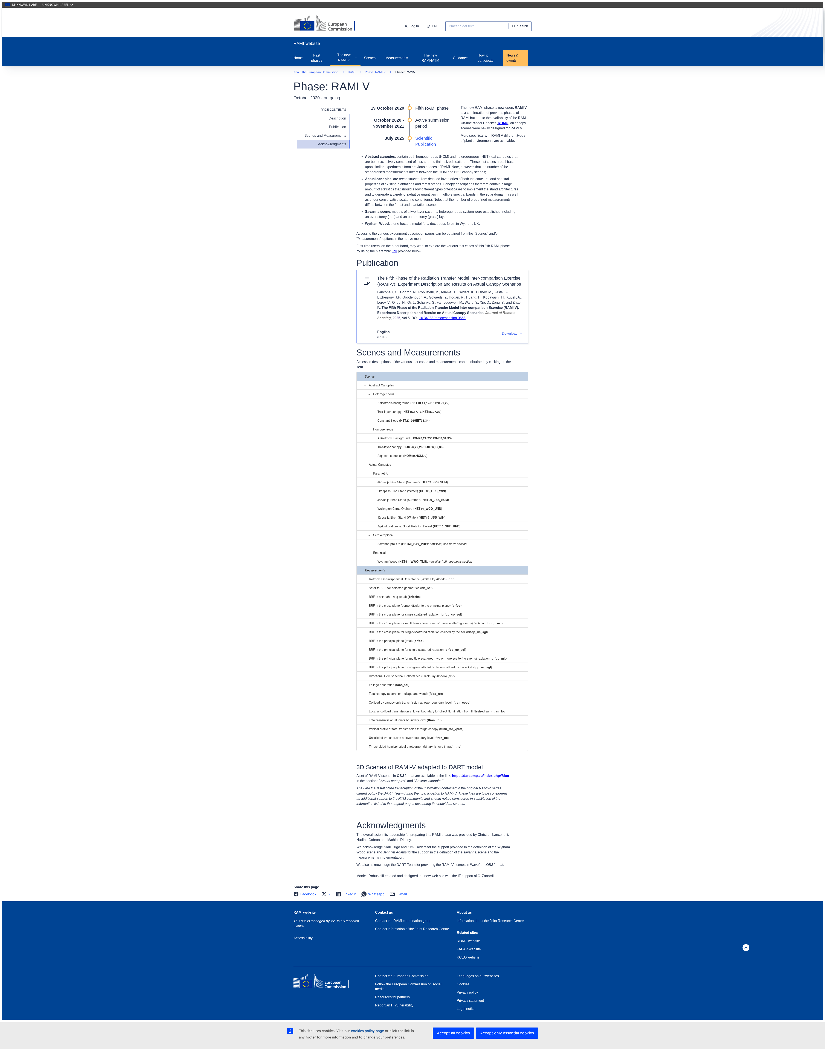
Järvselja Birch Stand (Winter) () (411, 517)
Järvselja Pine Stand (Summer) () (412, 482)
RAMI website (304, 912)
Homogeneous (383, 429)
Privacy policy (467, 992)
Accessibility (303, 938)
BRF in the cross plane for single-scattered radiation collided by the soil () (428, 632)
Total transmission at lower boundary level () (405, 720)
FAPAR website (469, 949)
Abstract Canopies (381, 385)
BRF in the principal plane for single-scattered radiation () (417, 649)
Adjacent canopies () (402, 455)
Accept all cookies (453, 1033)
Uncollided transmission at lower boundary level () (409, 737)
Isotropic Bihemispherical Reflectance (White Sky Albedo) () (412, 579)
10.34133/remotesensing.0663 (442, 318)
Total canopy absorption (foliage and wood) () (406, 693)
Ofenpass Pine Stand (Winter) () (411, 491)
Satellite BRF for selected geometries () (401, 588)
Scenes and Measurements (325, 135)
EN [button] (434, 26)
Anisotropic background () (413, 403)
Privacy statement (470, 1000)
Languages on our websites (478, 976)
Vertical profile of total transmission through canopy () (416, 729)
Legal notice (466, 1009)
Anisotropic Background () (414, 438)
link (394, 251)
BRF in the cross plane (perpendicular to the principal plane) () (415, 605)
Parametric (380, 473)
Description (337, 118)
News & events (512, 58)
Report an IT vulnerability (394, 1005)
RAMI (351, 72)
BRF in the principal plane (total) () (396, 641)
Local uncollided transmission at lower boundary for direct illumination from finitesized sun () (438, 711)
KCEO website (468, 957)
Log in (414, 26)
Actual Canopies (380, 464)
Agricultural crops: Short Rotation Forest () (418, 526)
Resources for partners (392, 997)
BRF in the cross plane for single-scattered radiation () (415, 614)
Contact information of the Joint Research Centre (412, 929)
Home (298, 58)
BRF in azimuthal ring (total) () (395, 596)
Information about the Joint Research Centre (490, 921)
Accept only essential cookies (507, 1033)
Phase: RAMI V (375, 72)
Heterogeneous (383, 394)
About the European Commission (315, 72)
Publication (337, 127)
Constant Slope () (403, 420)
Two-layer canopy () (409, 411)
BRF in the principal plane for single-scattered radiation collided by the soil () (430, 667)
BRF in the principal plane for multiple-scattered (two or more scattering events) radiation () (438, 658)
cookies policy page (367, 1031)
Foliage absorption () (389, 685)
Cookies (463, 984)
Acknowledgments (332, 144)
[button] (306, 894)
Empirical (379, 552)
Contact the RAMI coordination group (403, 921)
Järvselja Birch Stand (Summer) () (413, 500)
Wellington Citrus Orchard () (409, 508)
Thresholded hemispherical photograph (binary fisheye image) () (415, 746)
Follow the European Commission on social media (408, 986)
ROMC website (468, 941)
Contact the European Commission (401, 976)
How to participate (485, 58)
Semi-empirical (383, 535)
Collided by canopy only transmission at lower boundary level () (420, 702)
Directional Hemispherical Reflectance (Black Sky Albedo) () (412, 676)
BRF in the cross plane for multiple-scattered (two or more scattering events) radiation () (436, 623)
